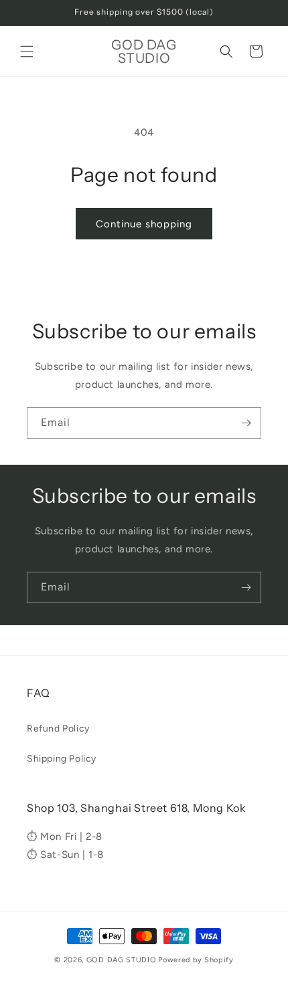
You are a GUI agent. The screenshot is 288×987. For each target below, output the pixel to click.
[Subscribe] (246, 423)
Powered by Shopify (196, 960)
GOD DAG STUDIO (121, 960)
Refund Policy (58, 728)
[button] (27, 51)
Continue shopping (144, 224)
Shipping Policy (61, 758)
